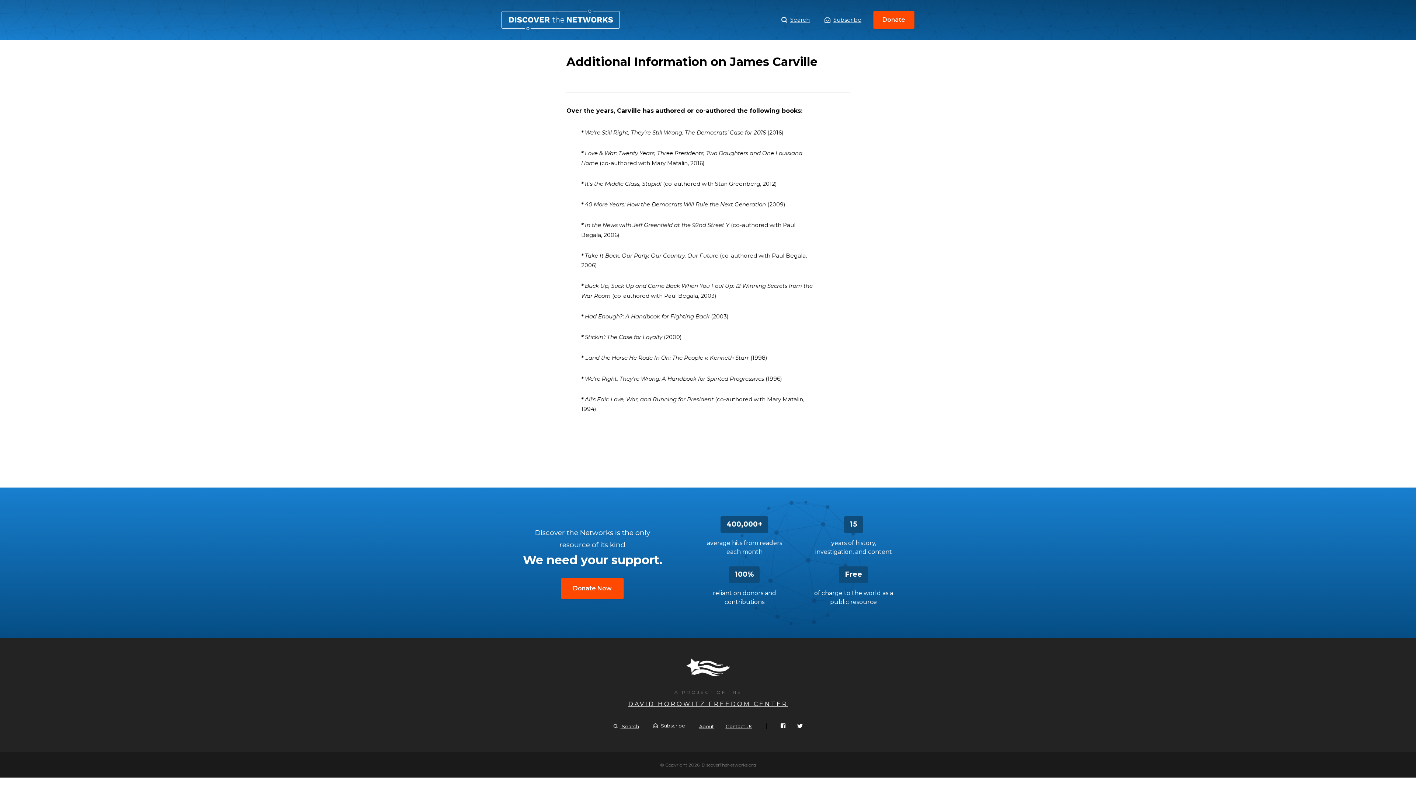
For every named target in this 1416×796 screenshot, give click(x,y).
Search (800, 19)
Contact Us (739, 726)
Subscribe (847, 19)
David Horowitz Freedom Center (708, 704)
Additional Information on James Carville (561, 20)
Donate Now (592, 588)
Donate (893, 19)
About (706, 726)
